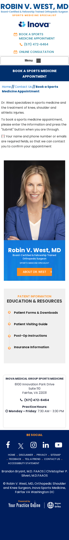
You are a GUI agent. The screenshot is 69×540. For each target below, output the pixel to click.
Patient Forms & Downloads (36, 312)
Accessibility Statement (23, 463)
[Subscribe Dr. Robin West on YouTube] (58, 445)
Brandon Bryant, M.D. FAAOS (23, 471)
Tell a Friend (32, 459)
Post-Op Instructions (30, 335)
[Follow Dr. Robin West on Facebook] (9, 445)
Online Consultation (36, 52)
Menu (29, 60)
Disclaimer (26, 455)
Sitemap (56, 455)
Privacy (42, 455)
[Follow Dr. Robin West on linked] (45, 445)
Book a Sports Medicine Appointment (37, 36)
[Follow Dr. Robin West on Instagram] (33, 445)
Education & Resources (34, 301)
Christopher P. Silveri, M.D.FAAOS (44, 473)
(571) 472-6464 (36, 44)
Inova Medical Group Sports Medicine (35, 378)
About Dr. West (34, 272)
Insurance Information (31, 347)
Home (6, 87)
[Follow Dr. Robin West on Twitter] (21, 446)
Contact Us (23, 87)
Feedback (15, 459)
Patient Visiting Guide (31, 324)
